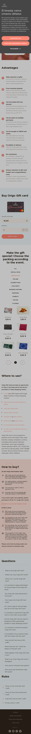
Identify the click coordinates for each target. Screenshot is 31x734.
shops (6, 393)
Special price (15, 272)
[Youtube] (13, 732)
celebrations (15, 282)
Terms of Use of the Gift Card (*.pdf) (15, 687)
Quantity (4, 225)
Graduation (15, 275)
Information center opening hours (14, 504)
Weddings (15, 293)
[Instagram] (16, 732)
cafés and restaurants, (11, 408)
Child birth (15, 286)
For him (15, 300)
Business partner (15, 289)
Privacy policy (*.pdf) (12, 703)
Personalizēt (14, 48)
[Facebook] (10, 732)
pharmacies (7, 421)
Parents (16, 296)
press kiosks (19, 421)
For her (15, 279)
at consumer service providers (14, 425)
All (15, 268)
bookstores (7, 416)
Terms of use (15, 722)
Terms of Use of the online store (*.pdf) (16, 693)
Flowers (15, 303)
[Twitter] (20, 732)
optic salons (18, 416)
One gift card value (7, 216)
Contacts (15, 712)
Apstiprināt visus (15, 38)
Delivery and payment (15, 715)
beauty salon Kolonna (11, 412)
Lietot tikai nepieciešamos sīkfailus (15, 43)
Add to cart (12, 236)
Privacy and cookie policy (15, 719)
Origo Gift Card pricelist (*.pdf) (15, 699)
